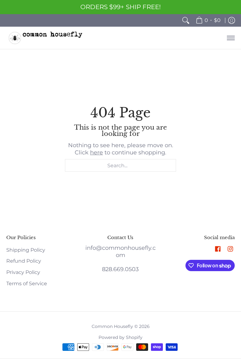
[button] (217, 249)
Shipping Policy (25, 250)
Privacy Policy (23, 272)
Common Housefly (112, 326)
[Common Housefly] (45, 38)
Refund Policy (23, 261)
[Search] (185, 20)
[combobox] (120, 165)
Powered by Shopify (120, 337)
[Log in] (231, 20)
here (96, 152)
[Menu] (230, 38)
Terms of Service (26, 284)
